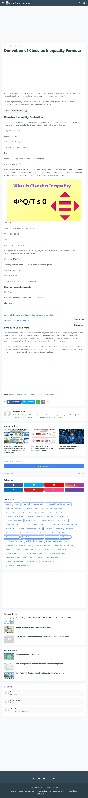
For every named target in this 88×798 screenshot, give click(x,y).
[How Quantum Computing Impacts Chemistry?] (71, 436)
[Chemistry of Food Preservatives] (9, 656)
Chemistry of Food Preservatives (28, 654)
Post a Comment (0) (44, 466)
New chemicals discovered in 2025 (53, 533)
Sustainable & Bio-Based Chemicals (18, 545)
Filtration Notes (29, 394)
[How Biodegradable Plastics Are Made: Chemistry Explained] (9, 666)
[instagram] (74, 485)
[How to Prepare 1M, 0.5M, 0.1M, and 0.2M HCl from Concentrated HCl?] (9, 620)
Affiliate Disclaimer (44, 794)
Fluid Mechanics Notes (45, 394)
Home (6, 46)
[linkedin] (13, 490)
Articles (8, 504)
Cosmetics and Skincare (14, 516)
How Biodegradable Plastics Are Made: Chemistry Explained (39, 664)
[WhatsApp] (38, 402)
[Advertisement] (44, 25)
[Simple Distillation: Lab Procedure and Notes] (9, 629)
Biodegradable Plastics (14, 508)
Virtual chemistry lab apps (63, 545)
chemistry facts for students (16, 557)
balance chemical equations (36, 553)
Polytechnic (66, 537)
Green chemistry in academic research (63, 524)
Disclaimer (73, 791)
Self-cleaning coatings (34, 541)
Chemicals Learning (51, 787)
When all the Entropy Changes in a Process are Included (29, 315)
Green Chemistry (39, 524)
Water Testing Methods (33, 549)
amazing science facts (13, 553)
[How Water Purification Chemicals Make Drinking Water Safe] (9, 675)
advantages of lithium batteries (56, 549)
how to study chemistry (14, 561)
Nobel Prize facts (12, 537)
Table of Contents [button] (14, 111)
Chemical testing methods (15, 512)
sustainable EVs (32, 561)
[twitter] (34, 485)
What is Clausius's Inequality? (18, 320)
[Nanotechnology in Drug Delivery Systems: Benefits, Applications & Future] (43, 436)
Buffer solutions (31, 508)
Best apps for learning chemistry (58, 504)
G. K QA (26, 524)
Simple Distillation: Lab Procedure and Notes (33, 627)
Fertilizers (49, 516)
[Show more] (48, 402)
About (20, 791)
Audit (17, 504)
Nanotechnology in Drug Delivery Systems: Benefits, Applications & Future (42, 448)
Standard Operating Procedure (57, 541)
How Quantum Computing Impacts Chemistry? (69, 447)
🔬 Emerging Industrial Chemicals (18, 566)
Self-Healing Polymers (14, 541)
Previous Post (8, 473)
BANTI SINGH (19, 411)
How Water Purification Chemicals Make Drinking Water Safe (40, 673)
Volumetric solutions (13, 549)
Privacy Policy (41, 791)
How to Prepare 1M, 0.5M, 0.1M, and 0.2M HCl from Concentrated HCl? (43, 618)
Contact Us (29, 791)
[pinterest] (34, 490)
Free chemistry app (12, 524)
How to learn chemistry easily (30, 529)
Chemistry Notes (16, 46)
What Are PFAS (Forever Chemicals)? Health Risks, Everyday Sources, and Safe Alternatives (15, 449)
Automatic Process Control (33, 504)
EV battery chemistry (34, 516)
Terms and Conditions (57, 791)
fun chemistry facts (54, 557)
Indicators (48, 529)
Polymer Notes (52, 537)
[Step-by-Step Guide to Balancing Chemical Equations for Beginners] (9, 639)
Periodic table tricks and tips (32, 537)
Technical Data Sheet (42, 545)
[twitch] (74, 490)
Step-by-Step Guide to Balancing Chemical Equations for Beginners (42, 636)
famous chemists (36, 557)
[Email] (43, 402)
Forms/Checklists (48, 520)
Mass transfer (10, 533)
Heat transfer (10, 529)
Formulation (62, 520)
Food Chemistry (31, 520)
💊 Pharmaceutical (48, 561)
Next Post (81, 473)
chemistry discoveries (57, 553)
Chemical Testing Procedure (52, 508)
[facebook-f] (13, 485)
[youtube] (54, 485)
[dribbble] (54, 490)
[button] (2, 3)
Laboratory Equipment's (64, 529)
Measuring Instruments (28, 533)
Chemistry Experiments (37, 512)
